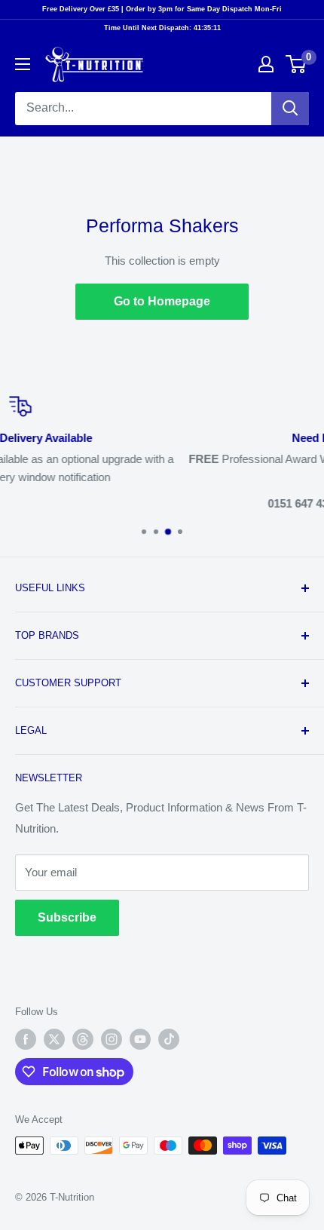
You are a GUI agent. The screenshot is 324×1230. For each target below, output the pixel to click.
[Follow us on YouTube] (140, 1039)
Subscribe (67, 917)
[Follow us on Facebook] (25, 1039)
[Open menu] (22, 64)
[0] (296, 64)
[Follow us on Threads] (82, 1039)
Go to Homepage (162, 301)
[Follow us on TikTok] (168, 1039)
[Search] (290, 108)
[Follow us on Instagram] (111, 1039)
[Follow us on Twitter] (54, 1039)
